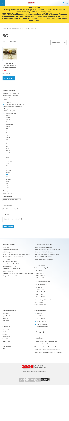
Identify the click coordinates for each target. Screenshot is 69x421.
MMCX (8, 152)
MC (7, 146)
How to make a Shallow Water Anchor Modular (46, 349)
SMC (7, 183)
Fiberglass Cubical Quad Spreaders (12, 268)
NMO (7, 157)
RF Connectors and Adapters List (43, 247)
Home (4, 28)
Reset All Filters (8, 226)
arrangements (46, 12)
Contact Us (6, 326)
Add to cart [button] (9, 78)
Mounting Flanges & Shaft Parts (42, 300)
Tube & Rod (6, 247)
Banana (8, 122)
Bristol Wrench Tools (8, 193)
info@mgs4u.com (41, 321)
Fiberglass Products (9, 244)
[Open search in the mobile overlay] (67, 3)
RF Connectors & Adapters (14, 28)
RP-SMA (8, 170)
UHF (7, 188)
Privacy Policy (6, 336)
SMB (7, 181)
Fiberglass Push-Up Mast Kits (10, 249)
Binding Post (9, 124)
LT (6, 144)
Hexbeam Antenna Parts (9, 266)
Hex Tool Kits (6, 320)
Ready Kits (7, 97)
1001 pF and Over (40, 278)
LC (6, 141)
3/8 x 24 (8, 115)
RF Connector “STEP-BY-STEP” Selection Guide (47, 249)
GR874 (8, 137)
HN (7, 139)
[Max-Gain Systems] (34, 364)
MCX (7, 148)
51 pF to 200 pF (40, 289)
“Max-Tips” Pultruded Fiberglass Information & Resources (18, 273)
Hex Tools (5, 318)
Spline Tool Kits (7, 316)
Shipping (5, 334)
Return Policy (6, 341)
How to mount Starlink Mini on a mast (44, 344)
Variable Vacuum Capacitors (42, 268)
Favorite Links (6, 344)
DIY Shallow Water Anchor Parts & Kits (13, 256)
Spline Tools (6, 313)
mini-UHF (8, 150)
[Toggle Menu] (2, 3)
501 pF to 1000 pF (41, 275)
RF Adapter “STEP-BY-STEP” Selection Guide (46, 254)
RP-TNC (8, 172)
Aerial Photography (8, 252)
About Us (5, 332)
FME (7, 135)
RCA (7, 166)
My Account (6, 329)
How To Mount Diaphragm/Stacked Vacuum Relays (48, 352)
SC (7, 174)
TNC (7, 185)
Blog (4, 348)
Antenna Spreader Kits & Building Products (14, 264)
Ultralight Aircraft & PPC (9, 271)
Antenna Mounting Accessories (13, 106)
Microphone (7, 108)
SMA (7, 177)
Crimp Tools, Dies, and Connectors (14, 104)
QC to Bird (9, 161)
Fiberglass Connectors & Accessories (13, 276)
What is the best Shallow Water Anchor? (45, 347)
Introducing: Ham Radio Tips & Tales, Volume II (46, 341)
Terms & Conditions (8, 339)
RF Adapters (7, 102)
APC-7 (8, 119)
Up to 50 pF (39, 287)
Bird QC (8, 126)
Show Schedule (7, 346)
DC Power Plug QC (9, 111)
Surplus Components (40, 304)
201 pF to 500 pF (40, 273)
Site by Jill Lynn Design (41, 371)
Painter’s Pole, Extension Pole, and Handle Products (16, 254)
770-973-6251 (41, 318)
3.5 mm (8, 117)
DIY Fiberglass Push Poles (10, 261)
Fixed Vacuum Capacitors (41, 284)
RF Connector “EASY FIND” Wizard (43, 252)
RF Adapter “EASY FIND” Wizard (43, 256)
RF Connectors (8, 100)
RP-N (7, 168)
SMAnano (8, 179)
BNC (7, 128)
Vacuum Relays (38, 302)
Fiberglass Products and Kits (11, 93)
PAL (7, 159)
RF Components (7, 191)
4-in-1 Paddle (6, 259)
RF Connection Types (28, 28)
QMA (7, 163)
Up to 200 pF (39, 270)
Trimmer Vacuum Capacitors (42, 281)
